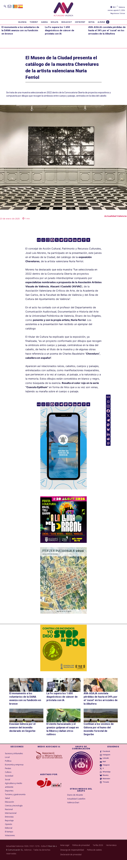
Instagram (106, 755)
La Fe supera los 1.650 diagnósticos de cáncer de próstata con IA (59, 30)
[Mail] (100, 761)
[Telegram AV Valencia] (63, 491)
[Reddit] (79, 240)
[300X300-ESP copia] (63, 648)
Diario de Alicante (75, 795)
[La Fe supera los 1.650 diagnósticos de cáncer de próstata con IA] (63, 685)
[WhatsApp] (100, 771)
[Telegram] (61, 240)
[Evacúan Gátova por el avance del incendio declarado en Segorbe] (26, 715)
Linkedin (106, 758)
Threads (106, 782)
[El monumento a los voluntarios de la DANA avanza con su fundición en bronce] (26, 685)
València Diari (73, 802)
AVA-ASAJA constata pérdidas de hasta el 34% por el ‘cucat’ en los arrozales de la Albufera (107, 30)
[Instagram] (48, 240)
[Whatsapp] (43, 240)
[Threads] (100, 782)
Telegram (106, 765)
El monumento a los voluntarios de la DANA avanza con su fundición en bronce (20, 30)
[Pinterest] (84, 240)
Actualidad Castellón (76, 798)
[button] (5, 6)
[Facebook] (52, 240)
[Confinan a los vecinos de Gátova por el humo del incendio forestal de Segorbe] (101, 715)
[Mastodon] (66, 240)
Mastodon (106, 778)
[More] (88, 240)
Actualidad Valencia (115, 216)
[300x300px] (63, 541)
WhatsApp (106, 772)
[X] (57, 240)
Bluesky (106, 775)
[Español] (20, 6)
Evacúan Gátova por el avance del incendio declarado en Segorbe (22, 727)
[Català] (15, 6)
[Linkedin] (75, 240)
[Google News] (39, 240)
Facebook (106, 751)
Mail (104, 761)
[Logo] (63, 10)
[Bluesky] (70, 240)
